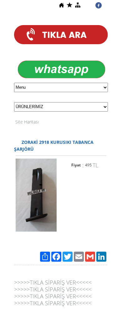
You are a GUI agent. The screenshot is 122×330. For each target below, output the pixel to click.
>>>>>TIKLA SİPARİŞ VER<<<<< (53, 282)
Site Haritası (27, 122)
